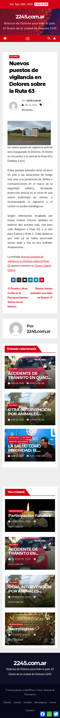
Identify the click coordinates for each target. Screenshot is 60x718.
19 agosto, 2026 (21, 521)
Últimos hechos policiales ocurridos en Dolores (41, 293)
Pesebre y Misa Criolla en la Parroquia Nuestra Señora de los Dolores (18, 297)
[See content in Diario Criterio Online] (29, 132)
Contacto (30, 710)
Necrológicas (16, 511)
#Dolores (27, 110)
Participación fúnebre (29, 515)
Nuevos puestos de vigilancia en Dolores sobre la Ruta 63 (28, 261)
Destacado (14, 437)
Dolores (14, 57)
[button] (49, 38)
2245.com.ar (30, 17)
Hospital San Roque (18, 442)
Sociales (28, 702)
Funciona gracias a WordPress (21, 690)
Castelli (17, 702)
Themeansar (30, 694)
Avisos (53, 702)
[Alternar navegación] (27, 38)
